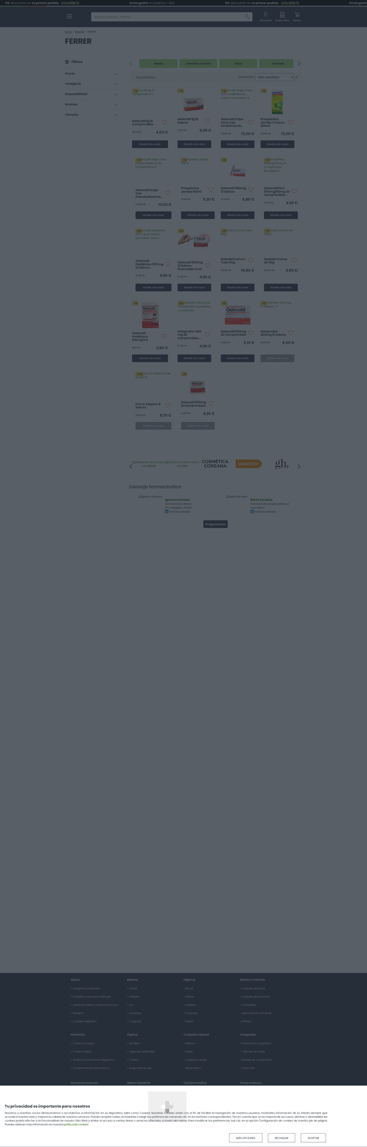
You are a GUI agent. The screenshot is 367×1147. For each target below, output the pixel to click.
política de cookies (76, 1124)
